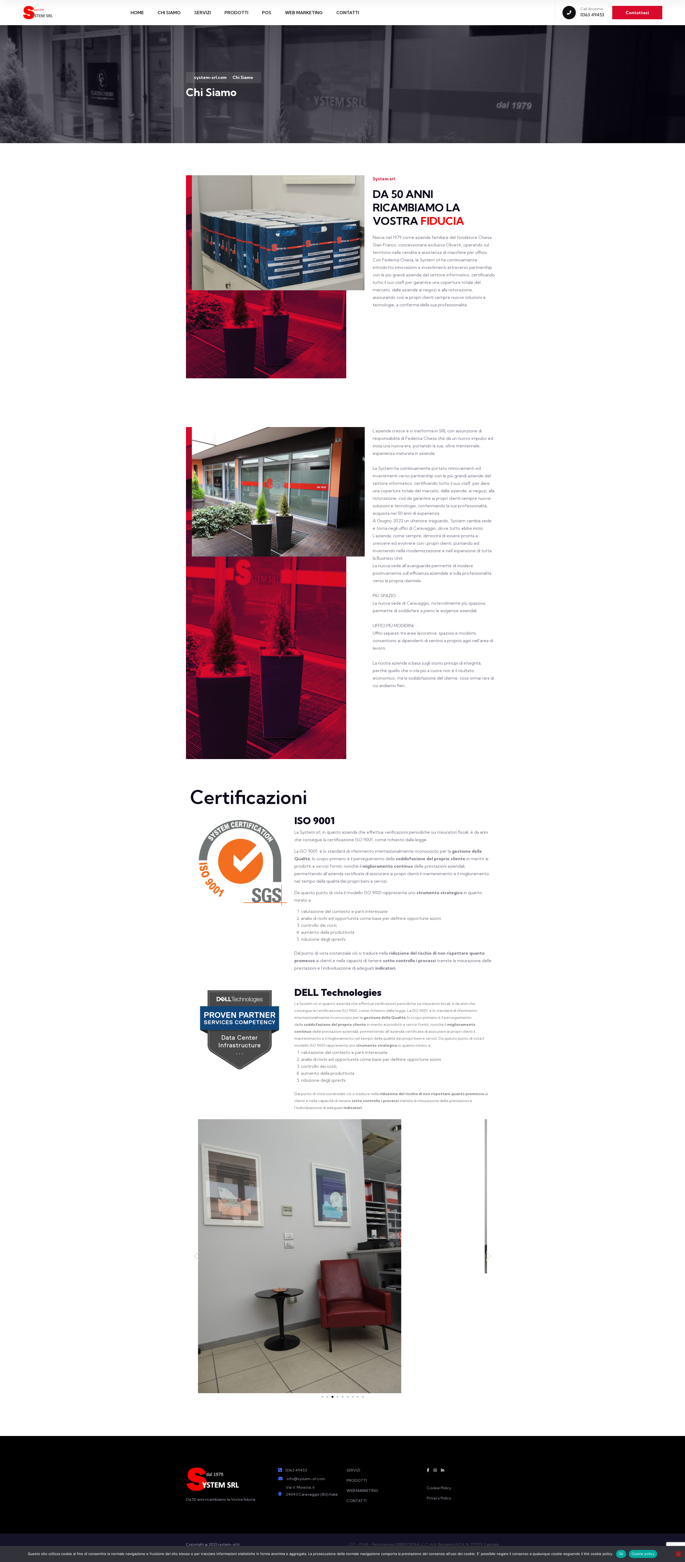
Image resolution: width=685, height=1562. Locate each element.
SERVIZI (202, 12)
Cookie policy (642, 1554)
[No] (678, 1554)
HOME (137, 12)
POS (266, 12)
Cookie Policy (439, 1487)
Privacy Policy (439, 1498)
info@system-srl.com (306, 1478)
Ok (621, 1554)
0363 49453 (592, 14)
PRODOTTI (236, 12)
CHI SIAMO (169, 12)
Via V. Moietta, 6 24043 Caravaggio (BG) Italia (312, 1491)
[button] (196, 1256)
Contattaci (637, 12)
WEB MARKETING (304, 12)
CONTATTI (347, 12)
